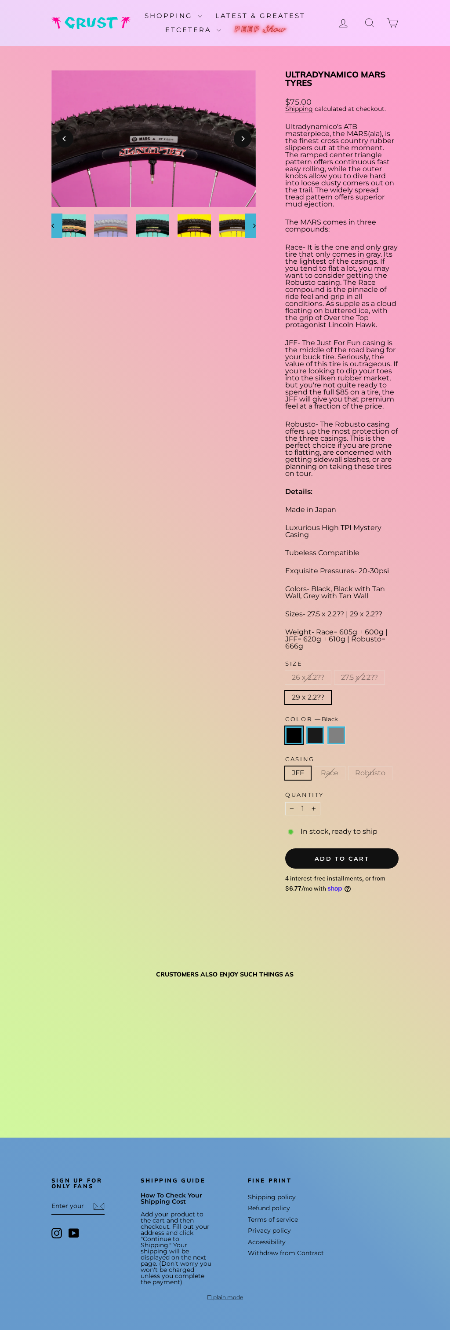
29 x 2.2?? (308, 697)
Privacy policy (269, 1230)
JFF (298, 773)
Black (294, 735)
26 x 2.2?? (308, 677)
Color (311, 719)
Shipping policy (272, 1197)
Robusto (370, 773)
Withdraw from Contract (286, 1253)
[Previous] (64, 138)
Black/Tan (315, 735)
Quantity (304, 795)
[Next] (242, 138)
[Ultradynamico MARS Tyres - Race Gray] (81, 1085)
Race (329, 773)
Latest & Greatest (260, 15)
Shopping (170, 15)
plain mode (228, 1297)
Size (293, 664)
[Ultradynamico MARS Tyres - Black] (57, 1085)
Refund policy (269, 1208)
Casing (300, 759)
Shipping (299, 108)
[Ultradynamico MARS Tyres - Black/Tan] (69, 1085)
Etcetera (189, 30)
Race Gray (336, 735)
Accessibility (267, 1242)
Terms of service (273, 1219)
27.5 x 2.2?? (359, 677)
